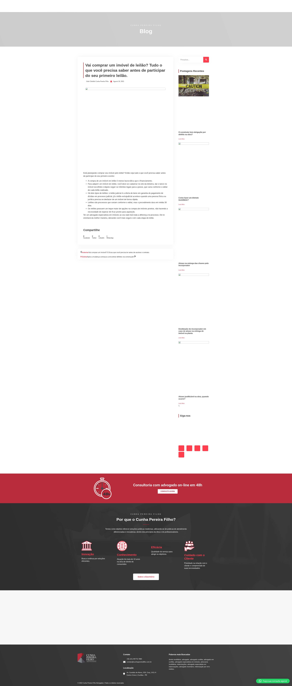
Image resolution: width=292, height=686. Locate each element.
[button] (86, 237)
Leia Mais (182, 139)
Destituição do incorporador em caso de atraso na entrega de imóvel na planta (192, 331)
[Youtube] (181, 454)
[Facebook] (181, 448)
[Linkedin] (197, 448)
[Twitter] (205, 448)
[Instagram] (189, 448)
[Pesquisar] (206, 60)
